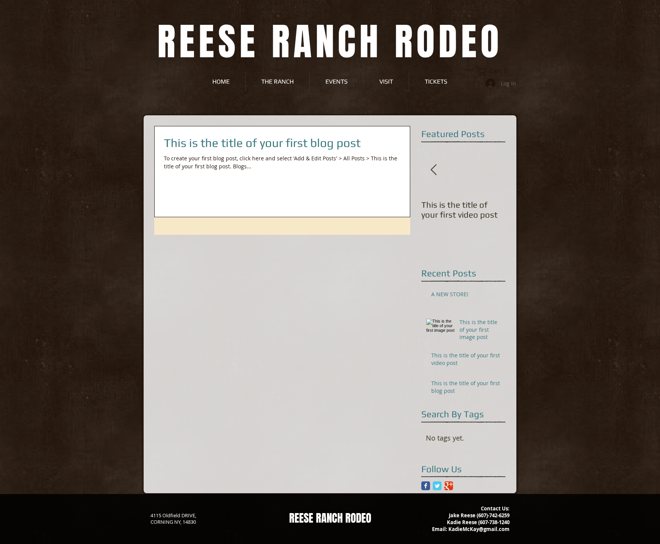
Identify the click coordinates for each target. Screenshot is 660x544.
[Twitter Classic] (437, 485)
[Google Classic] (448, 485)
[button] (494, 71)
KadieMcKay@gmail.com (479, 529)
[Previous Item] (433, 170)
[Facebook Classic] (425, 485)
